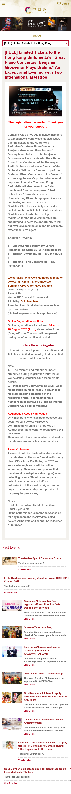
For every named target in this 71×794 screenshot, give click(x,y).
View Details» (24, 569)
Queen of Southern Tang (38, 627)
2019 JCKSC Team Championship (43, 673)
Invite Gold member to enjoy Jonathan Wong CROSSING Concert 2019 (37, 579)
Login (65, 3)
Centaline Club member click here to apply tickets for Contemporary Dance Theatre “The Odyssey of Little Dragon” (42, 746)
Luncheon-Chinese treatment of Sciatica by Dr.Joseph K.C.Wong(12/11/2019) (42, 650)
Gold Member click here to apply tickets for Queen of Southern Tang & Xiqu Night (45, 696)
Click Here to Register (38, 345)
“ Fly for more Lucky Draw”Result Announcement (43, 721)
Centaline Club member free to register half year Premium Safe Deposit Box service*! (42, 604)
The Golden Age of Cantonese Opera (39, 558)
